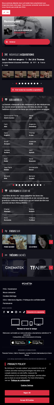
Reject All (27, 393)
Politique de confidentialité (20, 380)
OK (8, 12)
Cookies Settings (27, 385)
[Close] (50, 364)
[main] (27, 382)
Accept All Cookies (27, 400)
